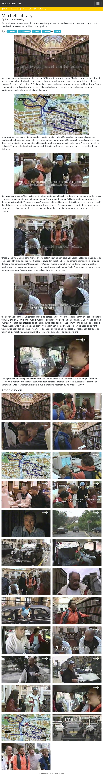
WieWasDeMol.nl (11, 3)
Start (5, 9)
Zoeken (37, 31)
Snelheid (12, 31)
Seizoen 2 (14, 9)
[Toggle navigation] (97, 3)
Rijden (47, 31)
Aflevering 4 (26, 9)
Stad (58, 31)
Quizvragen (25, 31)
